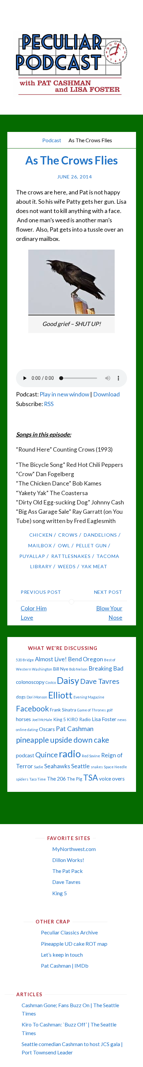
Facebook (32, 708)
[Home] (33, 140)
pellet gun (91, 545)
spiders (22, 779)
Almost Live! (51, 659)
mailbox (40, 545)
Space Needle (115, 767)
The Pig (74, 779)
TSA (90, 777)
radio (70, 753)
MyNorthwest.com (74, 849)
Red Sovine (91, 756)
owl (64, 545)
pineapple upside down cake (62, 739)
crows (68, 535)
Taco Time (37, 779)
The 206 (56, 779)
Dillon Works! (68, 860)
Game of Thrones (91, 710)
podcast (25, 755)
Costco (51, 682)
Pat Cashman (74, 728)
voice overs (112, 779)
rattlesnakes (71, 556)
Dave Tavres (99, 681)
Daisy (68, 680)
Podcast (51, 140)
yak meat (94, 566)
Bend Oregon (85, 659)
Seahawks (57, 766)
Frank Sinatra (63, 709)
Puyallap (32, 556)
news (121, 719)
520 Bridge (25, 660)
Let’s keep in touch (62, 954)
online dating (27, 729)
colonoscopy (30, 682)
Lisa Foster (104, 719)
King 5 (59, 719)
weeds (67, 566)
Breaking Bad (105, 668)
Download (106, 394)
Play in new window (64, 394)
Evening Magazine (88, 697)
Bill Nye (60, 669)
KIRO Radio (79, 719)
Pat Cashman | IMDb (64, 965)
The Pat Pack (67, 871)
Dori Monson (37, 697)
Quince (46, 754)
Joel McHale (42, 719)
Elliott (60, 695)
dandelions (100, 535)
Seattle (80, 766)
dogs (21, 696)
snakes (97, 767)
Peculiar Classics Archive (69, 932)
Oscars (47, 729)
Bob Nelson (78, 669)
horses (23, 719)
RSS (49, 403)
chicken (41, 535)
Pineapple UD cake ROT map (74, 943)
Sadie (38, 767)
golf (110, 710)
